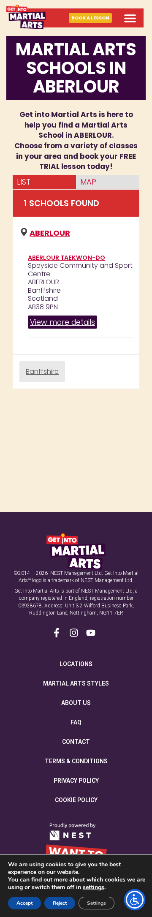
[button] (129, 17)
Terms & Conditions (76, 761)
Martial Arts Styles (76, 683)
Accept (24, 903)
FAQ (76, 722)
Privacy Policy (76, 780)
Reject (60, 903)
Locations (76, 664)
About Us (76, 702)
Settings (96, 903)
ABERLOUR (50, 233)
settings (93, 887)
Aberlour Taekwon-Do (66, 257)
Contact (76, 741)
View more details (62, 322)
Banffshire (42, 371)
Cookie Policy (76, 800)
